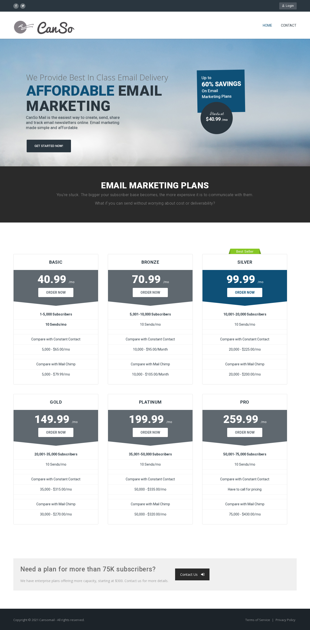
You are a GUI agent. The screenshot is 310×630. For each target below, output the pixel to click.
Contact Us (189, 574)
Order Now (56, 292)
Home (267, 25)
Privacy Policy (285, 620)
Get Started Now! (48, 146)
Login (289, 6)
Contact (288, 25)
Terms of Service (258, 620)
